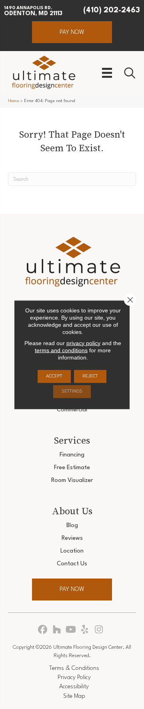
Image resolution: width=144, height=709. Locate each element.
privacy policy (83, 343)
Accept (54, 376)
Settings (72, 391)
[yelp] (85, 630)
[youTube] (71, 630)
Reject (90, 376)
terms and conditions (61, 350)
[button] (72, 32)
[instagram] (99, 630)
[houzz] (57, 630)
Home (13, 101)
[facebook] (43, 630)
